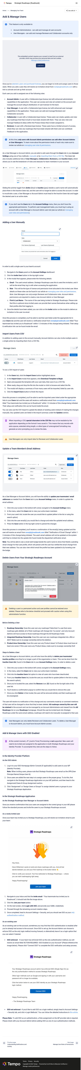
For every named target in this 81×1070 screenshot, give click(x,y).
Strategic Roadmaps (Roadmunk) (27, 3)
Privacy (30, 1061)
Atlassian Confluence (61, 1064)
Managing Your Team (17, 10)
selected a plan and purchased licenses (26, 84)
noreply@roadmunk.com (63, 87)
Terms (25, 1061)
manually (32, 156)
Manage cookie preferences (40, 60)
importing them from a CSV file (52, 156)
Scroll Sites (49, 1064)
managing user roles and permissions (62, 292)
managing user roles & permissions (37, 145)
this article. (74, 1012)
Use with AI (71, 10)
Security (36, 1061)
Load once (40, 65)
